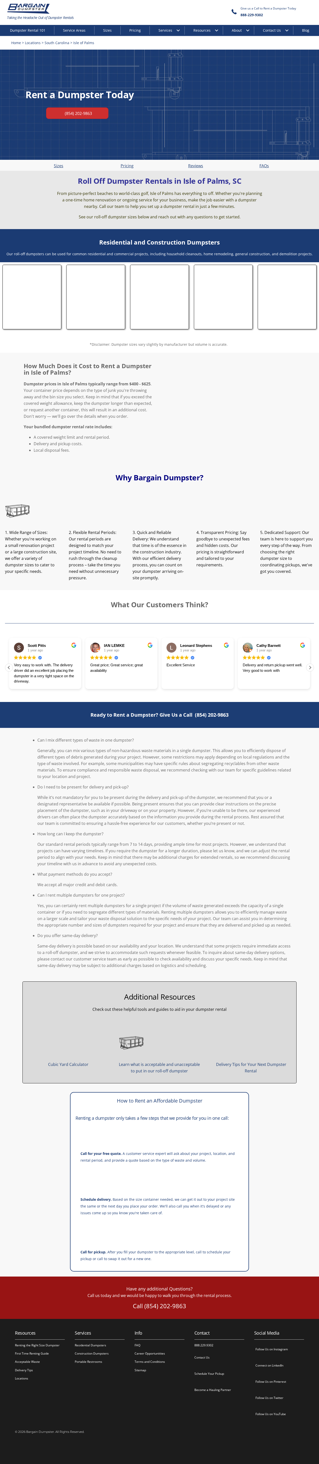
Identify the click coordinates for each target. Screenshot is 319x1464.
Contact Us (272, 30)
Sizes (107, 30)
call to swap (107, 1258)
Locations (33, 42)
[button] (310, 667)
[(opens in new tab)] (32, 325)
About (237, 30)
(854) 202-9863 (212, 714)
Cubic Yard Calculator (68, 1064)
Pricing (135, 30)
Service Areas (74, 30)
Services (165, 30)
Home (16, 42)
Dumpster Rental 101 (27, 30)
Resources (202, 30)
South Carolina (57, 42)
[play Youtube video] (239, 105)
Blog (305, 30)
